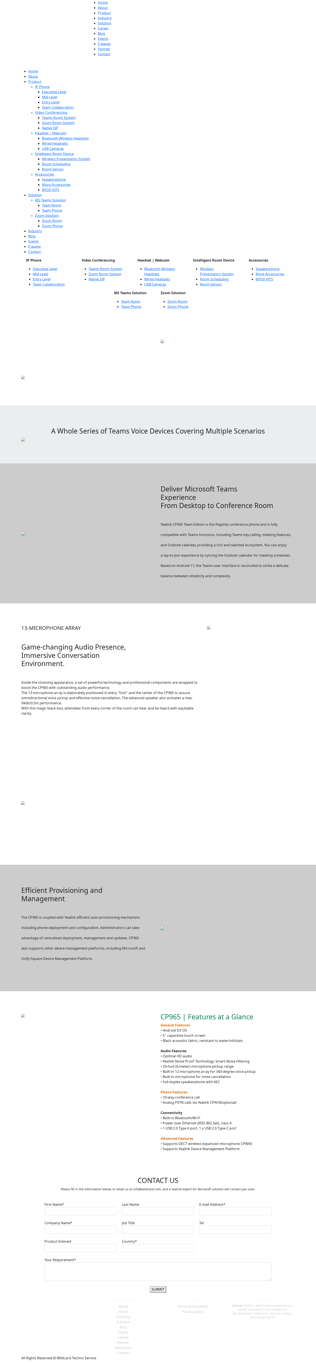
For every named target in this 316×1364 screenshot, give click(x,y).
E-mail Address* (212, 1204)
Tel (201, 1223)
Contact (104, 54)
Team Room (51, 205)
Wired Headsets (55, 143)
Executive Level (54, 92)
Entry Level (51, 102)
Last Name (130, 1204)
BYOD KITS (50, 189)
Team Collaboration (58, 107)
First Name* (54, 1204)
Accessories (44, 174)
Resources (123, 1347)
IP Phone (42, 86)
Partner (104, 49)
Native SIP (50, 128)
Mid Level (49, 97)
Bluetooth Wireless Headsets (65, 138)
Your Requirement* (60, 1259)
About (103, 7)
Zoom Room (52, 220)
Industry (105, 18)
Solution (104, 23)
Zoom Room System (58, 122)
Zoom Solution (47, 215)
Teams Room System (59, 117)
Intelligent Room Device (54, 153)
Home (103, 2)
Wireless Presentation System (66, 159)
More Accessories (56, 184)
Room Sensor (53, 169)
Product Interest (57, 1241)
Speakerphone (54, 179)
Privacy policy (193, 1311)
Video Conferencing (51, 112)
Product (104, 13)
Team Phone (52, 210)
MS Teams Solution (50, 200)
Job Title (128, 1223)
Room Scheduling (56, 164)
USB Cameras (53, 148)
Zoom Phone (52, 226)
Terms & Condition (193, 1306)
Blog (101, 33)
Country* (129, 1241)
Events (103, 38)
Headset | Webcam (50, 133)
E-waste (104, 43)
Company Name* (58, 1223)
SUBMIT (158, 1289)
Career (103, 28)
